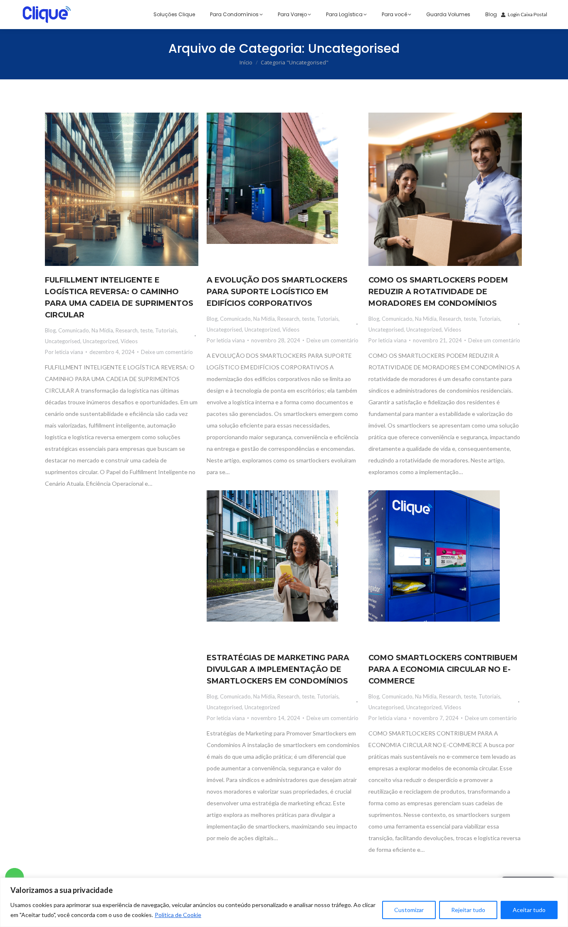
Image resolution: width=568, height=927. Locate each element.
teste (146, 330)
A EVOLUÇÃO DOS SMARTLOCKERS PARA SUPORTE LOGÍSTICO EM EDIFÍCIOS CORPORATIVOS (277, 291)
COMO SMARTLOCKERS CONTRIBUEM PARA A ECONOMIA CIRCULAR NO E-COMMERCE (443, 669)
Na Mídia (102, 330)
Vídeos (129, 341)
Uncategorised (62, 341)
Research (127, 330)
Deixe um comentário (167, 352)
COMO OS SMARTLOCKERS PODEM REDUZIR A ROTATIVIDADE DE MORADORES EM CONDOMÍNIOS (438, 291)
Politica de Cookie (178, 914)
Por (64, 352)
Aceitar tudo (529, 909)
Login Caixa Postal (527, 14)
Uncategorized (100, 341)
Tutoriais (166, 330)
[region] (284, 902)
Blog (50, 330)
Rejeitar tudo (468, 909)
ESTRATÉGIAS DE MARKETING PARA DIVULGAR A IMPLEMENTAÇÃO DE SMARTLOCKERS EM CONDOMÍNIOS (278, 669)
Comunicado (73, 330)
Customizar (409, 909)
